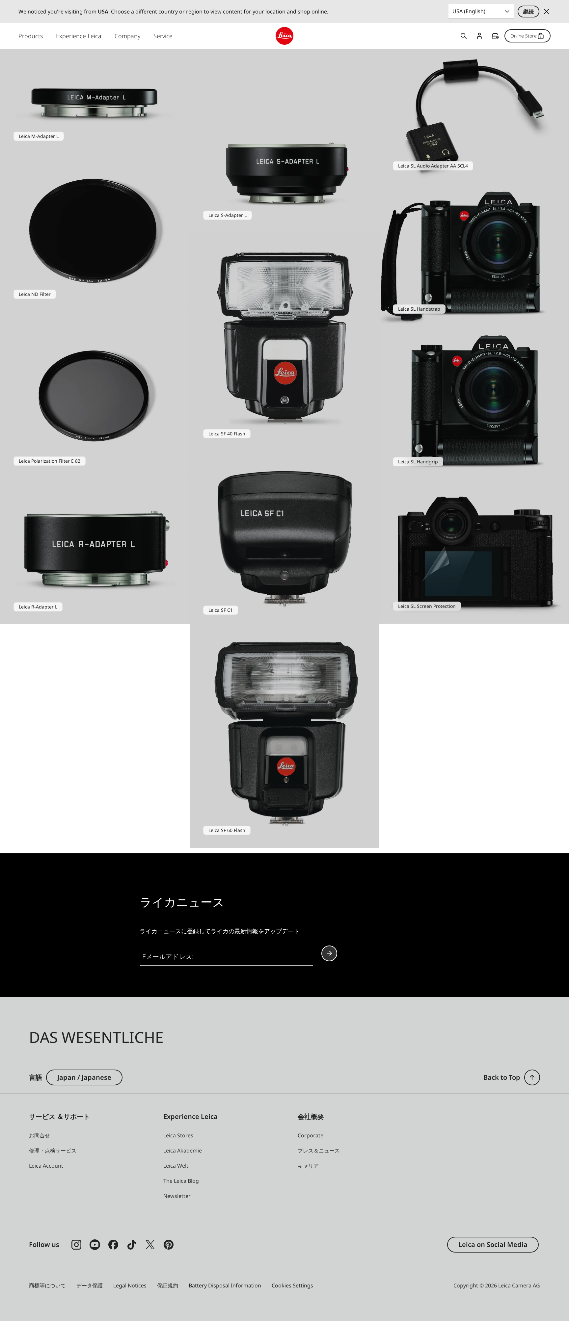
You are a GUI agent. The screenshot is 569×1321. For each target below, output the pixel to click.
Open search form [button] (463, 36)
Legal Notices (130, 1285)
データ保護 (89, 1285)
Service (163, 36)
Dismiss (547, 11)
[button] (532, 1077)
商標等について (47, 1285)
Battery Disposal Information (225, 1285)
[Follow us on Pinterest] (168, 1244)
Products (30, 36)
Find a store (495, 36)
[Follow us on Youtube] (94, 1244)
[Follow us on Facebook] (113, 1244)
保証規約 (167, 1285)
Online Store (523, 36)
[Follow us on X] (150, 1244)
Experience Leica (78, 36)
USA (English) (468, 11)
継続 (528, 11)
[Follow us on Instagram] (76, 1244)
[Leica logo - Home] (284, 36)
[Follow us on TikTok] (131, 1244)
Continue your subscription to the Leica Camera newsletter (329, 953)
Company (127, 36)
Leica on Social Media (493, 1244)
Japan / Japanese (84, 1077)
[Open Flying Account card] (479, 36)
